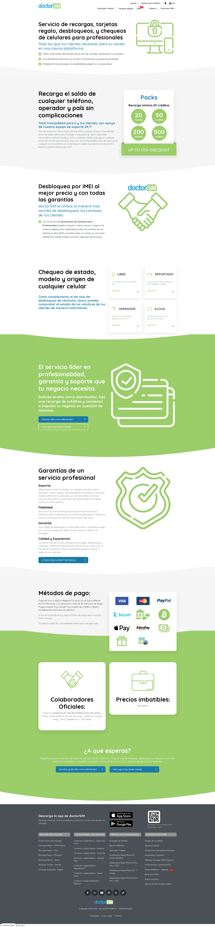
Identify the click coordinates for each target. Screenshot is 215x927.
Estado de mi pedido (154, 841)
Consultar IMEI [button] (167, 8)
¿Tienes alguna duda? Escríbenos (59, 560)
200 (138, 132)
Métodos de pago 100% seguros (159, 860)
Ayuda (133, 3)
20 (138, 115)
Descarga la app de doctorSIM (61, 816)
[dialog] (8, 925)
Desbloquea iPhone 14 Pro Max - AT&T (123, 879)
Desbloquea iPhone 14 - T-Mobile (123, 871)
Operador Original (117, 850)
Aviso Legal (107, 916)
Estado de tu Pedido (150, 3)
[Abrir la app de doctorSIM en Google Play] (121, 823)
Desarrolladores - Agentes (159, 869)
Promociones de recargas (49, 841)
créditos (138, 120)
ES (173, 3)
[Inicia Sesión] (165, 3)
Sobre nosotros (152, 879)
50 (159, 115)
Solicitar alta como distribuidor (57, 419)
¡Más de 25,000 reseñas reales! (158, 884)
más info (116, 290)
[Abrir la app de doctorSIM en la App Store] (121, 815)
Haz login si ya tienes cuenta (56, 426)
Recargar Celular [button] (106, 8)
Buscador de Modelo (118, 841)
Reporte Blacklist (116, 845)
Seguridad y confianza (154, 855)
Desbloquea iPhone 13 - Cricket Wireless (122, 856)
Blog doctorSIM (151, 874)
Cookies (118, 916)
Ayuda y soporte (152, 845)
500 (159, 132)
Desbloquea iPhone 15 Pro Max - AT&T (123, 864)
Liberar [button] (152, 8)
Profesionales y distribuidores (158, 865)
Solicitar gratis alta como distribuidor (78, 769)
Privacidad (94, 916)
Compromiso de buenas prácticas (159, 850)
